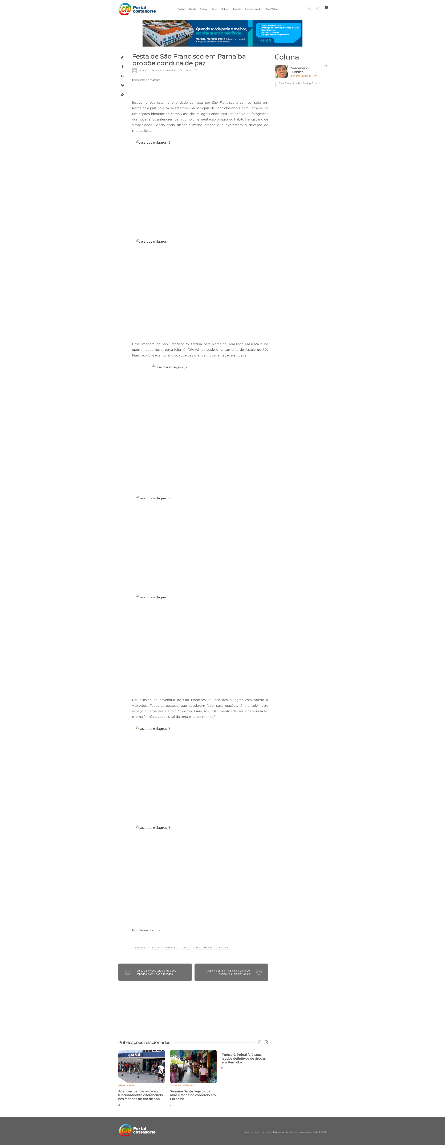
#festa (155, 948)
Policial (181, 9)
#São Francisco (204, 948)
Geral (214, 9)
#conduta (140, 948)
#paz (186, 948)
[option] (141, 1078)
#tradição (224, 948)
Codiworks (278, 1132)
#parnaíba (171, 948)
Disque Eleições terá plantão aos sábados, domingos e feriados (156, 972)
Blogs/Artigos (272, 9)
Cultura (225, 9)
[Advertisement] (193, 1008)
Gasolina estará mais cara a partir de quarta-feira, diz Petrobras (228, 972)
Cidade (192, 9)
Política (204, 9)
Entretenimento (253, 9)
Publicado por (150, 70)
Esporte (237, 9)
